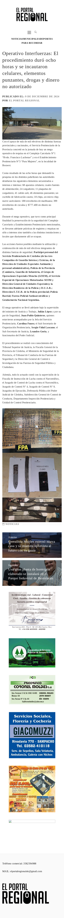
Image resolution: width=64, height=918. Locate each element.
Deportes (46, 39)
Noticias (17, 39)
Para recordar (32, 43)
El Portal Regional (24, 100)
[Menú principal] (29, 32)
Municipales (31, 39)
